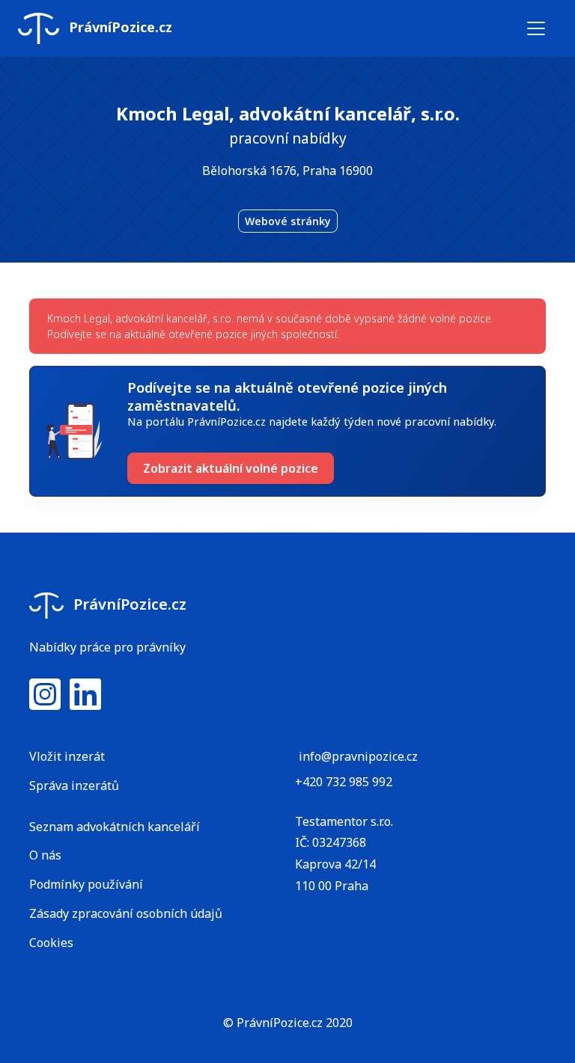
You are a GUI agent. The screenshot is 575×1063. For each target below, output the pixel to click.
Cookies (51, 942)
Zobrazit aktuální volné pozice (230, 468)
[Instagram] (45, 703)
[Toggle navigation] (536, 28)
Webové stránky (288, 221)
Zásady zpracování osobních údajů (125, 913)
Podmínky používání (86, 884)
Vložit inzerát (67, 756)
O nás (45, 855)
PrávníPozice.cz (118, 27)
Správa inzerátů (74, 785)
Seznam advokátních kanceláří (114, 826)
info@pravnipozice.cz (358, 756)
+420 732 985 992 (343, 781)
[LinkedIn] (85, 703)
